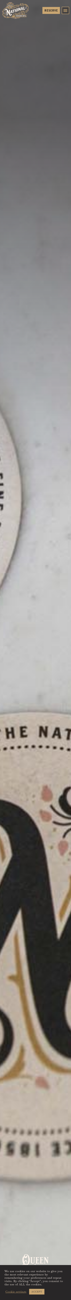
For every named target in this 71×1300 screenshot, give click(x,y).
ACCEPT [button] (36, 1291)
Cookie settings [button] (15, 1291)
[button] (65, 10)
